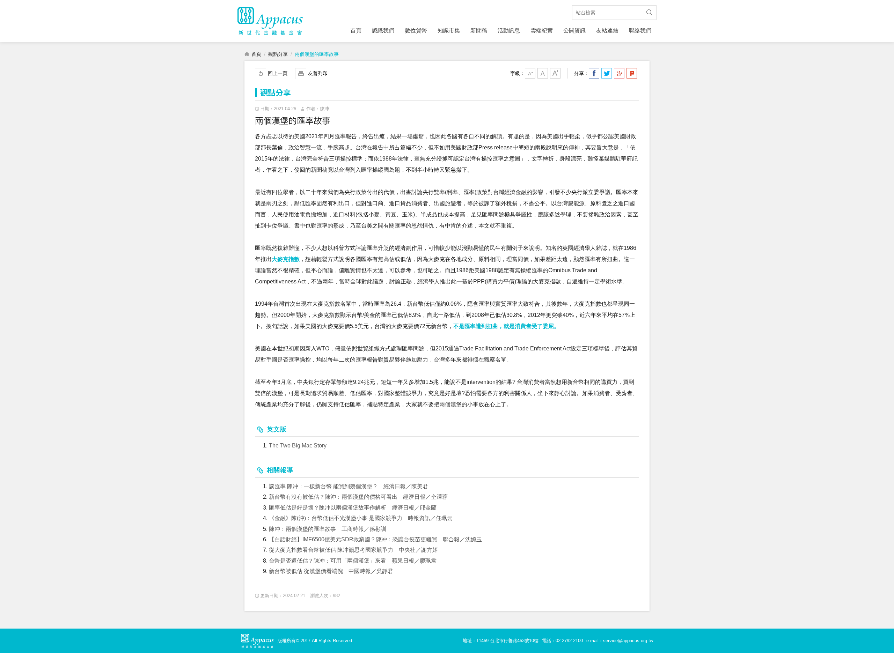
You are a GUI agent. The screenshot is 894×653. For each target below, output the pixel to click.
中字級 (542, 73)
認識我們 (383, 31)
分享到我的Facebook (594, 73)
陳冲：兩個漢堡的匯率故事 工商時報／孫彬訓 (327, 529)
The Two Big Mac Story (298, 445)
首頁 (355, 31)
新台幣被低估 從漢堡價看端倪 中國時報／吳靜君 (331, 571)
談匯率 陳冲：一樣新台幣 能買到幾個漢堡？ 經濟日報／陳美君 (348, 486)
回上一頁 (277, 73)
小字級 (530, 73)
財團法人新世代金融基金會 (270, 21)
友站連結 (607, 31)
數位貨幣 (416, 31)
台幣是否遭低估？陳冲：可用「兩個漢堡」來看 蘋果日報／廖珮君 (353, 561)
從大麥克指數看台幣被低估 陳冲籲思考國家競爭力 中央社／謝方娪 (353, 550)
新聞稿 (478, 31)
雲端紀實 (541, 31)
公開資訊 (574, 31)
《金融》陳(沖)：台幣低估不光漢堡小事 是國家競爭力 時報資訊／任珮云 (361, 518)
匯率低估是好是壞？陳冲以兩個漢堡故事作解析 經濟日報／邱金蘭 (353, 508)
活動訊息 (509, 31)
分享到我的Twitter (606, 73)
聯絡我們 (640, 31)
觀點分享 (278, 54)
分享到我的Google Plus (619, 73)
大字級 (555, 73)
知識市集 (449, 31)
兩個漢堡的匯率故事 (317, 54)
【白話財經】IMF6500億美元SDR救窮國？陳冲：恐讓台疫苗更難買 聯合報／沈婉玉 (375, 539)
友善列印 (318, 73)
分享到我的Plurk (631, 73)
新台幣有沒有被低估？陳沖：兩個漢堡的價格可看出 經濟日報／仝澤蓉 (358, 497)
